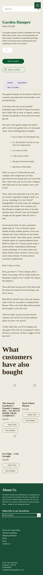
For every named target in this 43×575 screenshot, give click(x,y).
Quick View (12, 425)
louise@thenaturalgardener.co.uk (13, 570)
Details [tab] (10, 83)
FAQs (4, 538)
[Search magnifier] (38, 8)
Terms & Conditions (9, 533)
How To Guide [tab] (13, 87)
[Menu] (37, 5)
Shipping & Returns (9, 536)
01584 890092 (7, 567)
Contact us (6, 544)
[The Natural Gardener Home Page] (7, 559)
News (4, 541)
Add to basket (13, 61)
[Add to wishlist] (15, 385)
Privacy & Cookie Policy (11, 530)
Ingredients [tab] (21, 83)
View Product (10, 430)
